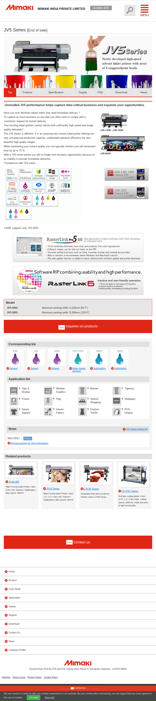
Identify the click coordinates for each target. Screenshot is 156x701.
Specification (56, 92)
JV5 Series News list (136, 429)
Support (13, 615)
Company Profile (17, 650)
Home (12, 571)
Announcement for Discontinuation (29, 443)
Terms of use (18, 677)
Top (10, 92)
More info (49, 697)
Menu (144, 15)
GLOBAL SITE (101, 7)
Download (121, 92)
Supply (83, 92)
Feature (27, 92)
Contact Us (14, 632)
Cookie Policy (51, 677)
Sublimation (99, 368)
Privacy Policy (34, 677)
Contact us (79, 688)
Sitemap (6, 677)
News (143, 92)
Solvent (13, 368)
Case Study (15, 589)
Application (14, 597)
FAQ (100, 92)
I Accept (33, 697)
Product (27, 438)
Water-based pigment (79, 369)
